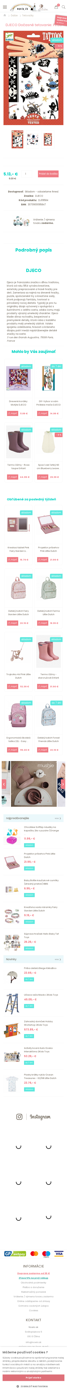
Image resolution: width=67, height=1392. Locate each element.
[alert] (33, 1369)
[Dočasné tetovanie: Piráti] (33, 78)
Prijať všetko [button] (33, 1377)
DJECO (38, 196)
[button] (33, 1386)
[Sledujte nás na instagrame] (33, 1126)
